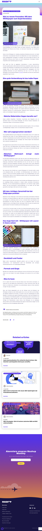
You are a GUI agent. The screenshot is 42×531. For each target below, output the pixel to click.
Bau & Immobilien (5, 520)
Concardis (21, 72)
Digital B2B (4, 507)
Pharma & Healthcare (6, 518)
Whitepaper (7, 45)
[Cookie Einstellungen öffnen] (2, 529)
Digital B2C (4, 509)
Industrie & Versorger (6, 522)
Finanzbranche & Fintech (7, 516)
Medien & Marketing (6, 511)
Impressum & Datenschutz (35, 510)
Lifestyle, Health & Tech (6, 513)
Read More (5, 365)
